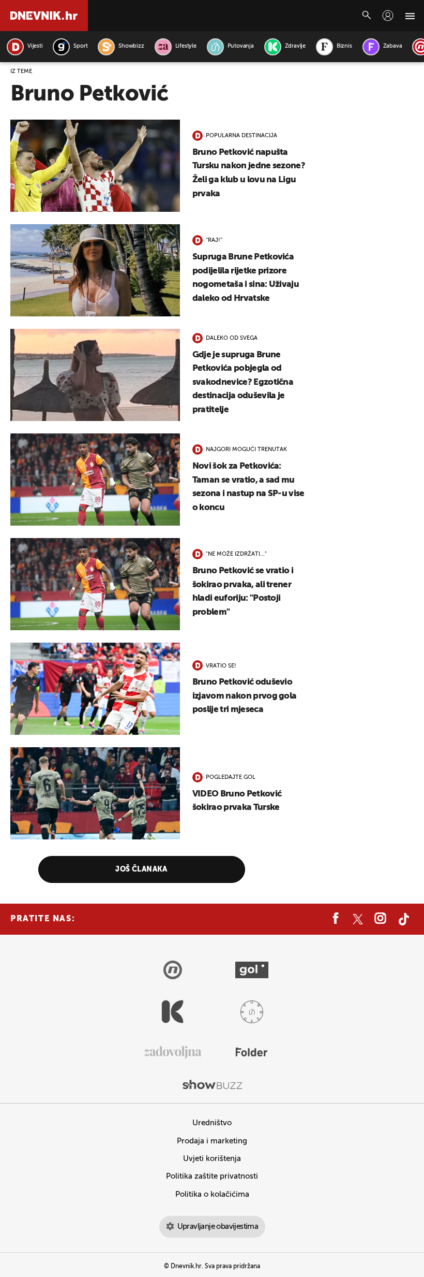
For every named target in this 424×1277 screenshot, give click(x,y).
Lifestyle (185, 46)
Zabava (392, 46)
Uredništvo (212, 1123)
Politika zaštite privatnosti (212, 1176)
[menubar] (388, 15)
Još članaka (141, 869)
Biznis (344, 46)
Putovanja (241, 46)
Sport (80, 46)
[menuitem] (388, 15)
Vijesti (34, 46)
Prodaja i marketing (212, 1141)
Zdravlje (295, 46)
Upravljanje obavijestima (218, 1226)
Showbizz (131, 46)
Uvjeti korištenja (212, 1159)
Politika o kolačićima (212, 1194)
